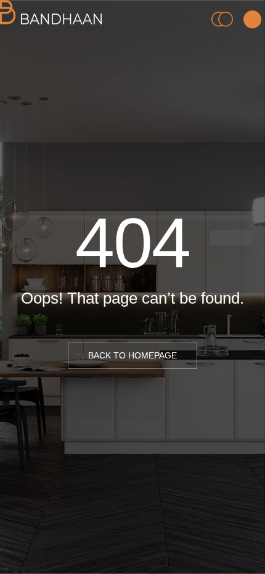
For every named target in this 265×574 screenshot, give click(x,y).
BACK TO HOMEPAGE (132, 355)
